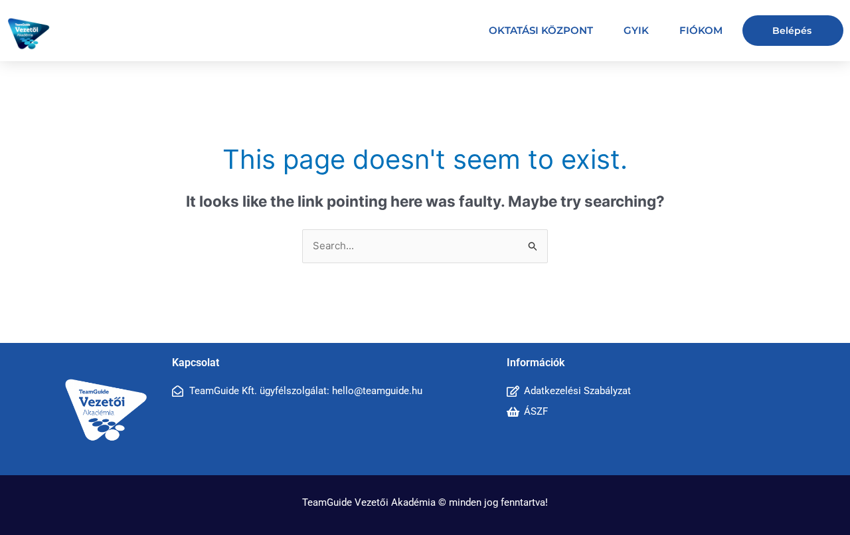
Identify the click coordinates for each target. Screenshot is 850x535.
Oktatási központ (541, 30)
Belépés (791, 31)
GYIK (636, 30)
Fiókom (700, 30)
